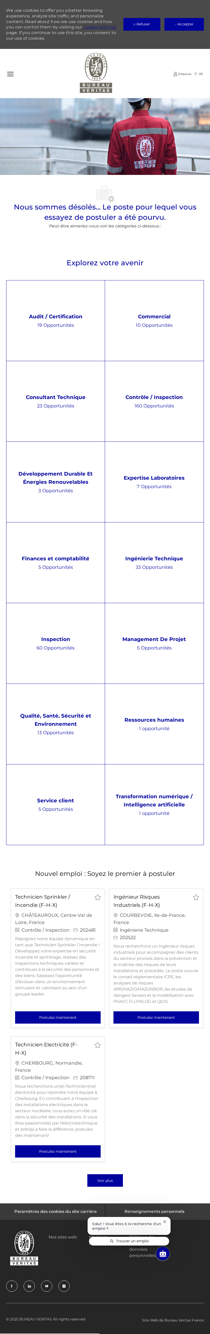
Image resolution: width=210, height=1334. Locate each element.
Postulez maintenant (70, 1017)
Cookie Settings (99, 27)
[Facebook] (11, 1286)
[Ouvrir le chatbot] (163, 1253)
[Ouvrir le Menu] (10, 73)
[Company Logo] (96, 73)
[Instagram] (64, 1286)
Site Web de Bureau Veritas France (173, 1320)
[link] (182, 74)
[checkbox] (97, 897)
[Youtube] (46, 1286)
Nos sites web (63, 1237)
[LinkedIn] (29, 1286)
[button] (105, 1180)
